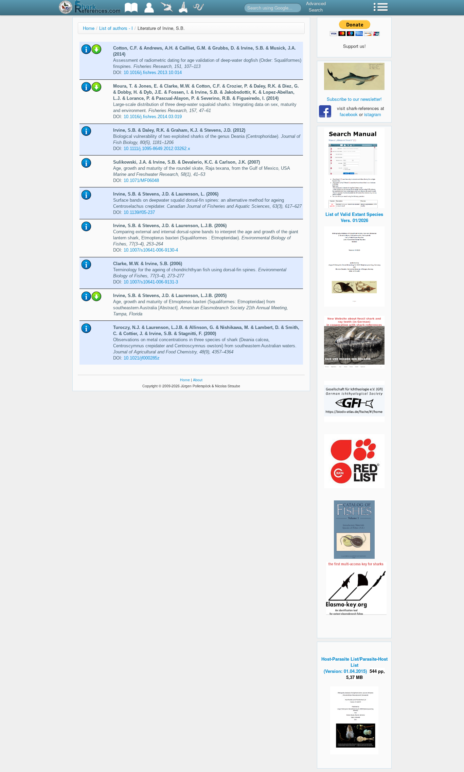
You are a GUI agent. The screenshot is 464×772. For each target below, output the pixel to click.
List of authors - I (116, 28)
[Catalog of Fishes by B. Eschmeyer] (354, 529)
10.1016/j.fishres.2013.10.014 (153, 72)
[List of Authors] (149, 7)
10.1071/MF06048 (141, 180)
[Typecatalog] (183, 7)
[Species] (166, 7)
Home (88, 28)
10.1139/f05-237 (139, 212)
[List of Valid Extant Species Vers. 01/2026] (354, 265)
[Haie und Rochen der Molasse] (354, 342)
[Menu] (381, 7)
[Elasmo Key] (356, 587)
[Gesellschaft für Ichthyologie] (354, 401)
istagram (372, 114)
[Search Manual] (354, 167)
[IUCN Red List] (354, 461)
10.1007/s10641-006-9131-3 (151, 281)
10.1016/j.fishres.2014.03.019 (153, 116)
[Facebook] (354, 76)
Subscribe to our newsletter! (354, 99)
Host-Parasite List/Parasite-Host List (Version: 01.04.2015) (354, 665)
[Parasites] (198, 7)
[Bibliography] (131, 7)
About (197, 379)
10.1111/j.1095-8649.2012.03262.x (157, 148)
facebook (349, 114)
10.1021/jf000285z (142, 358)
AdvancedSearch (316, 6)
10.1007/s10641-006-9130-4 (151, 250)
